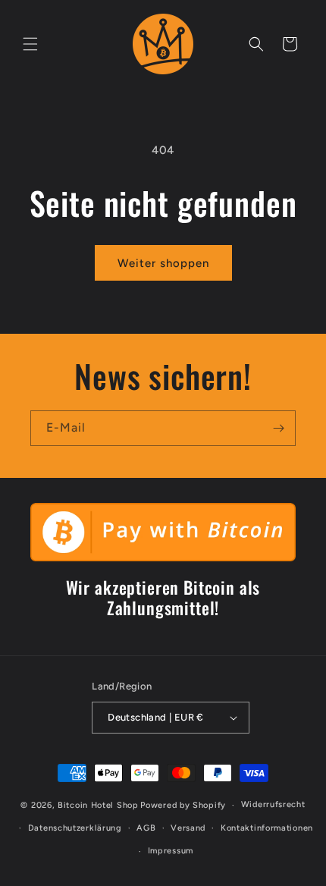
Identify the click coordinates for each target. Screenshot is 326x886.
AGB (145, 828)
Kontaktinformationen (267, 828)
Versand (188, 828)
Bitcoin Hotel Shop (98, 805)
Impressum (170, 851)
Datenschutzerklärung (75, 828)
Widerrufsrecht (273, 804)
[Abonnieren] (278, 428)
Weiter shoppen (163, 263)
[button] (30, 44)
